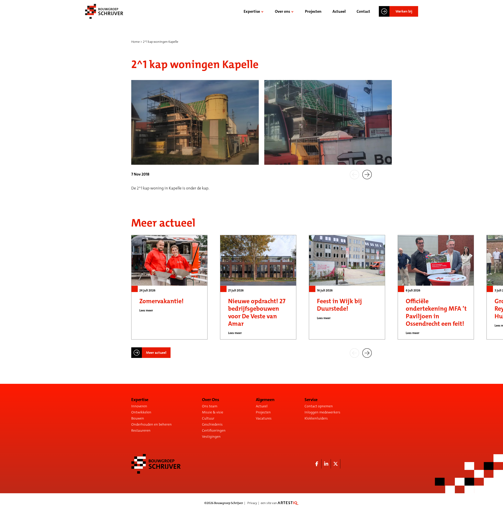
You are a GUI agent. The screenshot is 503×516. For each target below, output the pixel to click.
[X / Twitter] (335, 464)
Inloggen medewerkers (322, 412)
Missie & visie (212, 412)
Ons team (209, 406)
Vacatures (264, 418)
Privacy (252, 503)
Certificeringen (214, 430)
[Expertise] (262, 11)
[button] (354, 174)
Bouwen (137, 418)
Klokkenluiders (316, 418)
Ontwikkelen (141, 412)
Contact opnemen (319, 406)
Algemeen (265, 399)
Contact (363, 11)
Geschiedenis (212, 424)
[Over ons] (293, 11)
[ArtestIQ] (288, 503)
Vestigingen (211, 436)
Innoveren (139, 406)
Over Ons (210, 399)
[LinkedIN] (326, 464)
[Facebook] (316, 464)
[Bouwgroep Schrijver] (104, 11)
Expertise (252, 11)
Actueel (339, 11)
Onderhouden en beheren (151, 424)
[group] (169, 287)
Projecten (313, 11)
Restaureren (141, 430)
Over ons (282, 11)
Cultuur (208, 418)
